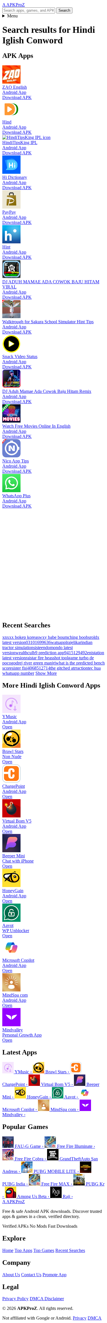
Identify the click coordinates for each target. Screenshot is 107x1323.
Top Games (43, 1250)
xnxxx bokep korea (19, 637)
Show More (46, 673)
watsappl (59, 642)
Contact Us (31, 1274)
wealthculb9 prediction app (39, 652)
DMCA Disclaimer (47, 1298)
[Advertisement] (53, 562)
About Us (11, 1274)
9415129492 (75, 652)
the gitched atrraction (69, 668)
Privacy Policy (15, 1298)
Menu (12, 15)
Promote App (54, 1274)
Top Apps (23, 1250)
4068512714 (38, 668)
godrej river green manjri (33, 663)
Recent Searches (70, 1250)
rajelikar (74, 642)
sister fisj (19, 668)
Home (7, 1250)
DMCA (95, 1318)
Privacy (79, 1318)
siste (37, 647)
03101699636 (38, 642)
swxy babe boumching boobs (63, 637)
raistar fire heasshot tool (47, 657)
